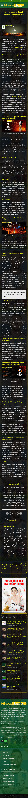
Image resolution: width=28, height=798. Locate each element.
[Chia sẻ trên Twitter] (12, 513)
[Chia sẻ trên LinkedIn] (21, 513)
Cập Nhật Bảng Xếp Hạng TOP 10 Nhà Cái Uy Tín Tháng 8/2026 (16, 629)
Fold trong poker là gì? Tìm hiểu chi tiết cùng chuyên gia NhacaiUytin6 (15, 678)
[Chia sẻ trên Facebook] (9, 513)
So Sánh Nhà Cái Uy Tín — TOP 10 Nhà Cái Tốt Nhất (16, 658)
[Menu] (2, 5)
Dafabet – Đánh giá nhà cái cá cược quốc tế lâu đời (15, 671)
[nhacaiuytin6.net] (15, 5)
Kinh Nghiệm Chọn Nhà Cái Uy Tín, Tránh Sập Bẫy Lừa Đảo (15, 651)
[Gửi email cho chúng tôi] (2, 741)
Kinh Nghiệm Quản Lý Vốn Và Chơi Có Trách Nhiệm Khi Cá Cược (15, 644)
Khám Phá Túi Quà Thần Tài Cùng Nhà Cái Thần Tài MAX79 (16, 622)
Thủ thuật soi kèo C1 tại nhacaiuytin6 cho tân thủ (7, 567)
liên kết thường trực (13, 520)
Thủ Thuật (18, 519)
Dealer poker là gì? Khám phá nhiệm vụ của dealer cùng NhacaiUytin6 (15, 686)
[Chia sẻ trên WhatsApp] (7, 513)
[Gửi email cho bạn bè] (15, 513)
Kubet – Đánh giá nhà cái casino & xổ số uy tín (16, 664)
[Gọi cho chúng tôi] (5, 741)
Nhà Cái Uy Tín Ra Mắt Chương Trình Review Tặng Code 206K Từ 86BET (16, 636)
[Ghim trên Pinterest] (18, 513)
